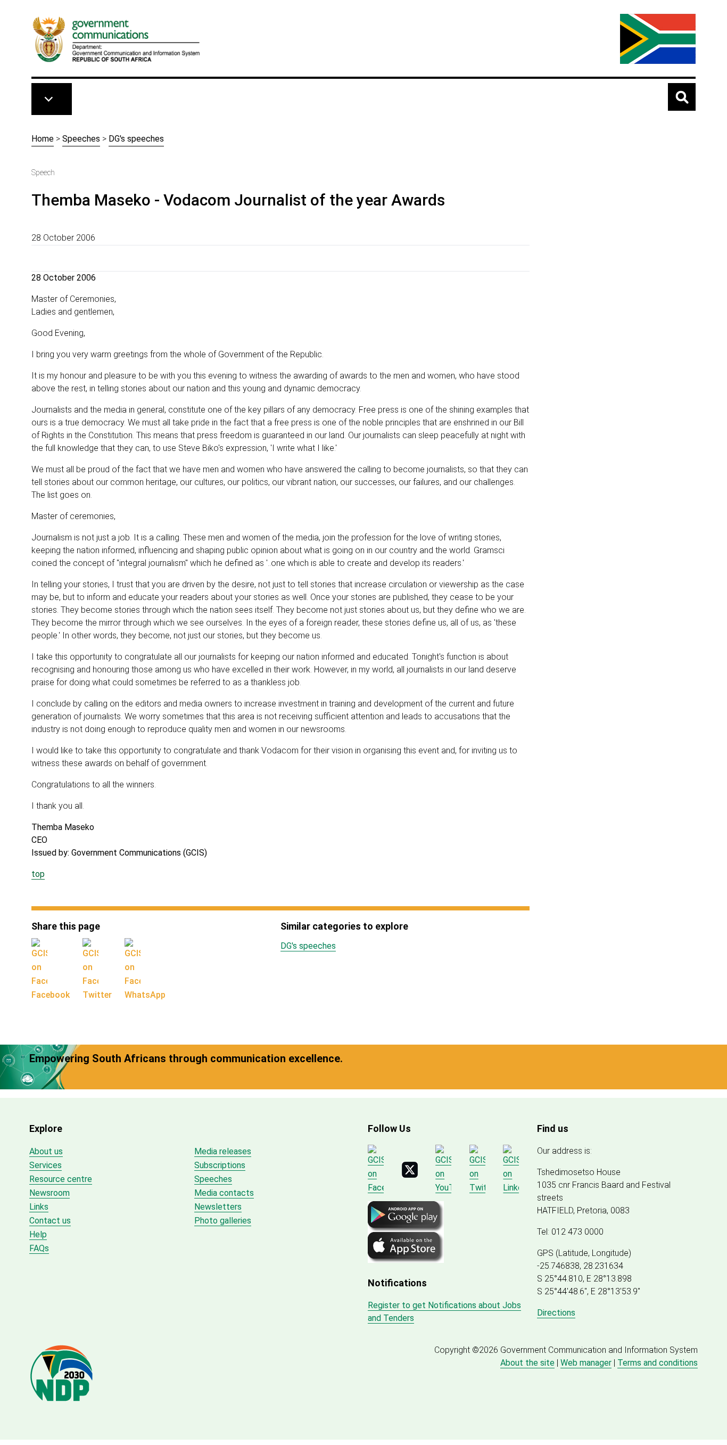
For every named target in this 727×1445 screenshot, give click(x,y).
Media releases (222, 1151)
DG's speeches (136, 139)
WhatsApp (145, 995)
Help (38, 1234)
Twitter (97, 995)
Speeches (81, 139)
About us (46, 1151)
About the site (527, 1363)
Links (38, 1207)
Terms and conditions (657, 1363)
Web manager (586, 1363)
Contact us (50, 1221)
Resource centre (60, 1179)
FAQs (39, 1248)
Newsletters (218, 1207)
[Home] (116, 39)
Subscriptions (219, 1165)
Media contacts (224, 1193)
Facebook (50, 995)
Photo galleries (222, 1221)
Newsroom (49, 1193)
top (38, 874)
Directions (556, 1313)
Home (42, 139)
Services (45, 1165)
